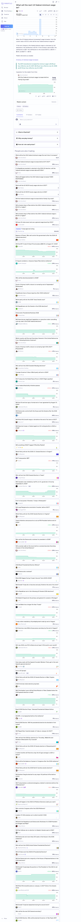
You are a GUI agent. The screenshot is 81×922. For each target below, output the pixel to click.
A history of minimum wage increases (27, 60)
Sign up (7, 26)
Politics (19, 106)
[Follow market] (53, 2)
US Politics (25, 106)
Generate (54, 102)
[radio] (43, 15)
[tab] (19, 115)
